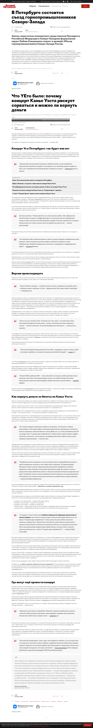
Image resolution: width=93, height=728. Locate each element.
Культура (53, 701)
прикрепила (22, 361)
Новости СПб (24, 701)
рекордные (20, 593)
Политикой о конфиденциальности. (40, 725)
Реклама (65, 6)
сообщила (37, 337)
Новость (17, 701)
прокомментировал (61, 648)
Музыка (66, 701)
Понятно (87, 725)
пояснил (28, 262)
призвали (29, 246)
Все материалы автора (31, 31)
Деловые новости (45, 701)
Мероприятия (56, 6)
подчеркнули (69, 169)
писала (70, 352)
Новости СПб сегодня (35, 701)
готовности (45, 600)
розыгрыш (38, 199)
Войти (85, 6)
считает (76, 380)
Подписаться (46, 1)
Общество (59, 701)
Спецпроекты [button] (44, 6)
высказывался (29, 388)
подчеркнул (53, 616)
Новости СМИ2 (16, 88)
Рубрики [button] (32, 6)
